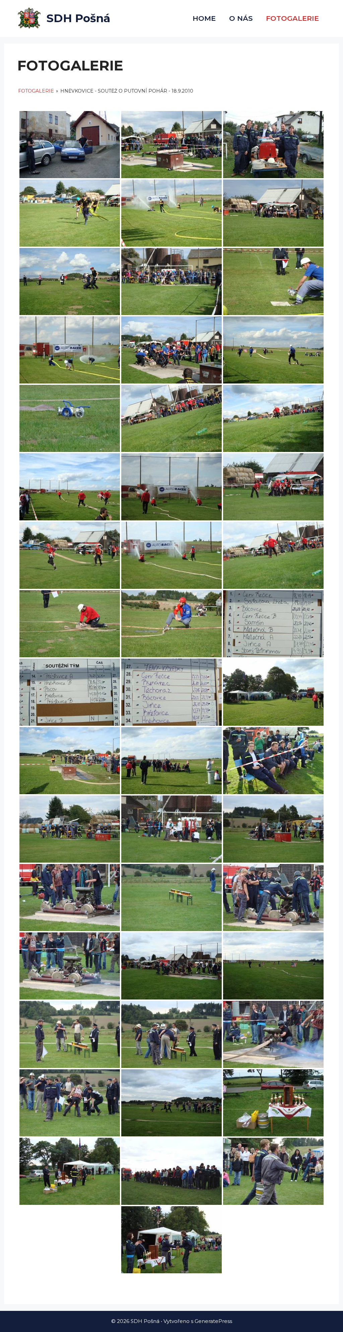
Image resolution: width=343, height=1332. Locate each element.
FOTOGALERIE (292, 18)
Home (204, 18)
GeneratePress (213, 1321)
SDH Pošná (78, 18)
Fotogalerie (36, 91)
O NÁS (241, 18)
